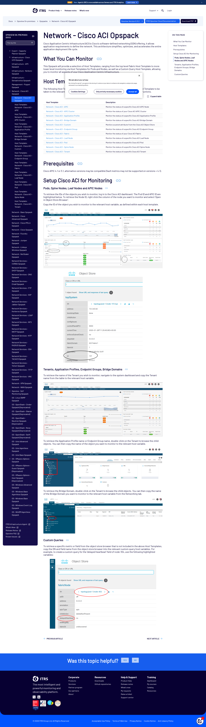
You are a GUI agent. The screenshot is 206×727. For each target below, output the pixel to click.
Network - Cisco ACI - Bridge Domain (61, 120)
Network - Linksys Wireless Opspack (19, 248)
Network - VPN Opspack (21, 383)
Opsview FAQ (11, 533)
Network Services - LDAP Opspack (22, 316)
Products (72, 681)
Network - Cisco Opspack (22, 230)
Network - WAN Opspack (22, 387)
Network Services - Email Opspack (20, 282)
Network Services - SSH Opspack (21, 350)
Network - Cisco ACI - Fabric (57, 133)
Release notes (71, 10)
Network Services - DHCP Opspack (20, 269)
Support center (127, 697)
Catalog (150, 687)
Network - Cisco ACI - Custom (58, 124)
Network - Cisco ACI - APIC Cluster (60, 111)
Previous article (55, 638)
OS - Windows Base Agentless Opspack (20, 493)
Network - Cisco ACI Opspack (64, 21)
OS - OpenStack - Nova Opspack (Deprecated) (21, 429)
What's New (10, 527)
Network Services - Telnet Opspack (20, 364)
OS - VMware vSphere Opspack (20, 460)
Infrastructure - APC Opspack (20, 65)
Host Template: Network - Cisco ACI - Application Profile (23, 127)
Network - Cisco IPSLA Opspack (21, 224)
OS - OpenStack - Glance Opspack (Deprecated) (22, 412)
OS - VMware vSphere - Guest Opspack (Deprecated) (21, 468)
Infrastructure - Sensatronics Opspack (21, 79)
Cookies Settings (78, 91)
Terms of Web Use (119, 721)
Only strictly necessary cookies (109, 91)
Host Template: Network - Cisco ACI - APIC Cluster (23, 117)
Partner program (75, 687)
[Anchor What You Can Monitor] (99, 58)
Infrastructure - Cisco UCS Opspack (21, 58)
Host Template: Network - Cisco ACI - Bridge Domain (23, 136)
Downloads (99, 681)
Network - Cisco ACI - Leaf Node (59, 138)
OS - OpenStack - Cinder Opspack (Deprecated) (22, 405)
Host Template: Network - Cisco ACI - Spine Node (23, 194)
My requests (126, 691)
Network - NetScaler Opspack (20, 255)
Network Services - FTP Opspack (21, 289)
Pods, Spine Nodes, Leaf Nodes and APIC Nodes (185, 59)
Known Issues (11, 536)
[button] (200, 721)
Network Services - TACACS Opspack (20, 357)
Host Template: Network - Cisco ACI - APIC (23, 107)
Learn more (131, 2)
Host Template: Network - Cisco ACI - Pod (23, 185)
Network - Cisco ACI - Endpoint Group (61, 129)
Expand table (155, 96)
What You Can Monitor (182, 41)
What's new (84, 10)
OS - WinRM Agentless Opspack (21, 513)
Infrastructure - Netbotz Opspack (22, 72)
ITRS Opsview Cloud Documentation (161, 21)
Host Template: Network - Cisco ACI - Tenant (23, 204)
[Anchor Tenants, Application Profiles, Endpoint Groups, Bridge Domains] (126, 369)
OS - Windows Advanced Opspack (22, 486)
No (135, 660)
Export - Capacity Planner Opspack (19, 52)
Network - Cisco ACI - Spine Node (60, 147)
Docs (11, 21)
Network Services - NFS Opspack (22, 323)
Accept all (133, 91)
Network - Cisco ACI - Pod (56, 142)
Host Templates (179, 45)
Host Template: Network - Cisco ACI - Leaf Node (23, 175)
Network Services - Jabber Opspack (20, 303)
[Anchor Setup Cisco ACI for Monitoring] (118, 180)
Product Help (126, 681)
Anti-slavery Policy (165, 721)
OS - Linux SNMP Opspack (18, 399)
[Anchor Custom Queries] (67, 540)
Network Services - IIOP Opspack (21, 296)
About (71, 694)
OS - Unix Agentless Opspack (20, 449)
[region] (104, 85)
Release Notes (12, 530)
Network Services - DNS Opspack (22, 275)
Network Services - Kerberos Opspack (20, 309)
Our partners (73, 691)
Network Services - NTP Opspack (22, 337)
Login (169, 10)
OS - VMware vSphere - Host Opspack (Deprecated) (21, 478)
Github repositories (103, 684)
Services (72, 684)
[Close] (139, 75)
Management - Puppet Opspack (21, 85)
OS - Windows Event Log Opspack (22, 506)
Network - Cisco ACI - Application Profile (63, 116)
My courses (151, 684)
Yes (125, 660)
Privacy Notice (136, 721)
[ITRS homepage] (39, 10)
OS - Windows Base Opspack (20, 499)
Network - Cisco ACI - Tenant (58, 151)
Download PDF (188, 21)
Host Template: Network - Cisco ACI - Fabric (23, 165)
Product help (54, 10)
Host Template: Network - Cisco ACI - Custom (23, 146)
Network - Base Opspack (22, 212)
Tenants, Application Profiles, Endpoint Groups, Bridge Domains (186, 67)
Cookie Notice (150, 721)
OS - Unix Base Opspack (21, 455)
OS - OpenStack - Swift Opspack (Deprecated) (21, 436)
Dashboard (151, 681)
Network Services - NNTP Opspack (20, 330)
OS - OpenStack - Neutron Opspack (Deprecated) (19, 421)
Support (152, 10)
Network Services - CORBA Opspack (20, 262)
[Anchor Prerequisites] (80, 163)
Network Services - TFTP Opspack (22, 371)
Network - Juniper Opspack (19, 241)
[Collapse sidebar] (33, 36)
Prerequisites (179, 49)
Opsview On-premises (26, 21)
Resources (151, 691)
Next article (153, 638)
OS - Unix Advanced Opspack (20, 442)
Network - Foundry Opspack (19, 235)
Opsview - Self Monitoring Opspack (20, 392)
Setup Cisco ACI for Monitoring (186, 53)
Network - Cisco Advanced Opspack (20, 217)
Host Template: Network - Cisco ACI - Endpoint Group (23, 156)
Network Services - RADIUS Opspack (20, 343)
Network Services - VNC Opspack (22, 377)
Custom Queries (181, 74)
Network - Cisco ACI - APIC (57, 107)
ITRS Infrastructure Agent (16, 524)
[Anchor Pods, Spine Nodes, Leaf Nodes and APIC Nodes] (106, 188)
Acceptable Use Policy (101, 721)
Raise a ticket (126, 694)
